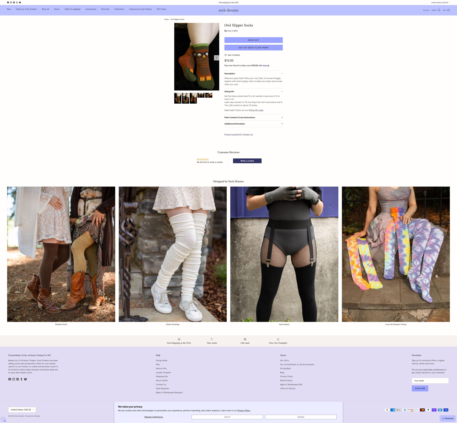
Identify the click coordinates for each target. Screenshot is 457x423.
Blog (282, 372)
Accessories (90, 9)
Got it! (227, 417)
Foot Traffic (232, 31)
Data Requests (162, 388)
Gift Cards (161, 9)
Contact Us (161, 384)
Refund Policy (286, 380)
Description (229, 73)
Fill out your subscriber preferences (428, 369)
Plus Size (105, 9)
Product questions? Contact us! (238, 134)
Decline (301, 417)
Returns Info (161, 368)
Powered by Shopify (32, 416)
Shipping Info (162, 376)
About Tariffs (162, 380)
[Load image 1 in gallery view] (196, 56)
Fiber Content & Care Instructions (239, 117)
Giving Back (285, 368)
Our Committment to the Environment (297, 364)
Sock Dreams (19, 416)
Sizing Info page (256, 110)
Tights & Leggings (72, 9)
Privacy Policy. (244, 410)
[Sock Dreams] (228, 10)
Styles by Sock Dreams (26, 9)
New (9, 9)
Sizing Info (229, 91)
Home (166, 19)
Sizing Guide (161, 360)
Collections (119, 9)
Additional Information (234, 124)
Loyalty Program (163, 372)
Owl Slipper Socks (177, 19)
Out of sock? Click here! (254, 47)
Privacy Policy (286, 376)
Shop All (45, 9)
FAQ (157, 364)
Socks (57, 9)
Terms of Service (287, 388)
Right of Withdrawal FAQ (291, 384)
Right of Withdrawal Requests (169, 392)
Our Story (284, 360)
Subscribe (420, 388)
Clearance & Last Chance (140, 9)
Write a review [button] (247, 161)
